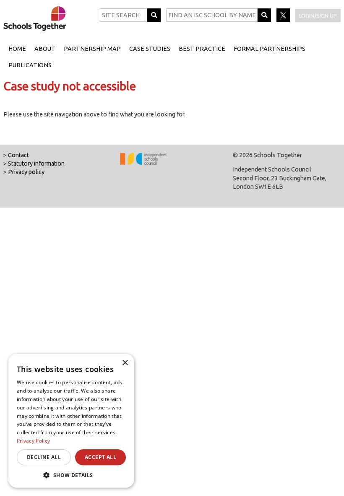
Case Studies (149, 48)
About (44, 48)
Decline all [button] (44, 457)
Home (17, 48)
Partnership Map (92, 48)
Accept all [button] (100, 457)
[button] (71, 475)
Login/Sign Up (318, 15)
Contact (18, 155)
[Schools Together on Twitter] (283, 19)
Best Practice (202, 48)
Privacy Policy (33, 440)
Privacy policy (26, 172)
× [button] (125, 363)
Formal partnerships (269, 48)
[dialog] (71, 421)
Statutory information (36, 163)
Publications (30, 65)
